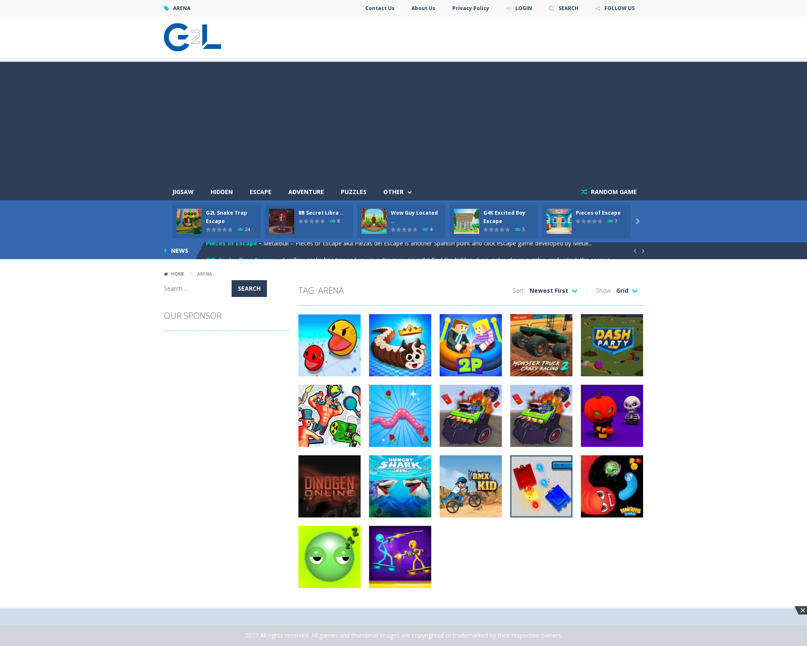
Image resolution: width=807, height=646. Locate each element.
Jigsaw (183, 192)
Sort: (519, 290)
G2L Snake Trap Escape (241, 251)
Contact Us (380, 8)
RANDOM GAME (613, 192)
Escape (261, 192)
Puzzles (354, 192)
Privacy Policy (470, 8)
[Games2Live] (192, 36)
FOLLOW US (619, 8)
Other (393, 192)
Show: (604, 290)
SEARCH (568, 8)
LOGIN (523, 8)
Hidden (222, 192)
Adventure (306, 192)
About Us (423, 8)
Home (178, 274)
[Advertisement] (403, 120)
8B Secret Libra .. (320, 212)
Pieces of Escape (598, 212)
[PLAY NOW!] (189, 221)
